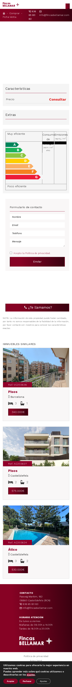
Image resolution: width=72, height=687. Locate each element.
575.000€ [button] (18, 490)
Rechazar (27, 681)
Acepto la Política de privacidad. (31, 253)
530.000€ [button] (18, 569)
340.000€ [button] (18, 412)
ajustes (31, 674)
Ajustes (43, 681)
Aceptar (10, 681)
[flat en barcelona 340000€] (36, 368)
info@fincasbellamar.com (54, 15)
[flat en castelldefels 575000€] (36, 446)
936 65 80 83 (30, 604)
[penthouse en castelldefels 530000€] (36, 525)
